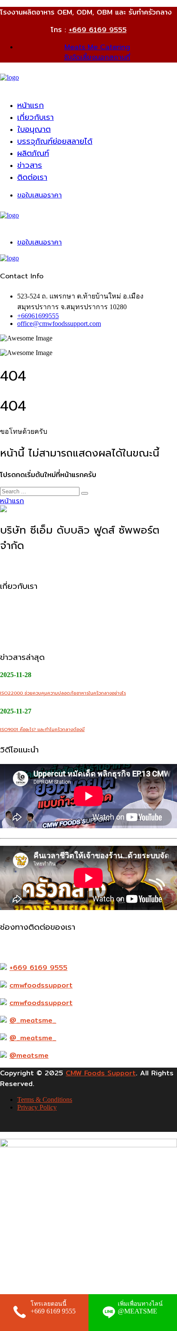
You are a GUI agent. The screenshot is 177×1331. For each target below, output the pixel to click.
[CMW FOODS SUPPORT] (9, 77)
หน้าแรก (30, 105)
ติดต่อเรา (32, 177)
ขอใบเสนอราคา (39, 195)
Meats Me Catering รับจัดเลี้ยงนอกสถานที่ (97, 52)
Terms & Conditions (44, 1099)
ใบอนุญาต (34, 129)
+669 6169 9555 (98, 29)
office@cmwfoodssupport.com (59, 323)
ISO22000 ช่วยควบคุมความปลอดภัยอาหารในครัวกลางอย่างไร (63, 693)
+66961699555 (38, 315)
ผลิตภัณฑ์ (33, 153)
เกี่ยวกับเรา (35, 117)
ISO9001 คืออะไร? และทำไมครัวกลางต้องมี (42, 729)
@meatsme (29, 1055)
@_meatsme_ (32, 1020)
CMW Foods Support (101, 1073)
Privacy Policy (37, 1107)
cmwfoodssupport (41, 985)
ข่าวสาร (29, 165)
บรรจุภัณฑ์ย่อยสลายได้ (54, 141)
